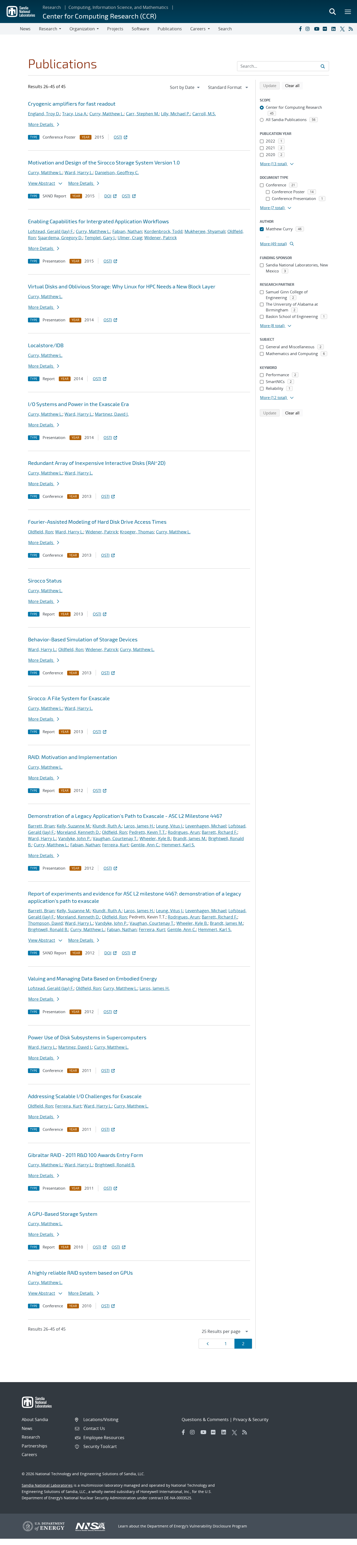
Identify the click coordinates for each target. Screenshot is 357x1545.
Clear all (294, 85)
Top (341, 1539)
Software (140, 29)
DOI (107, 195)
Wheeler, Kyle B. (155, 838)
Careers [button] (198, 29)
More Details (41, 124)
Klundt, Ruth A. (107, 826)
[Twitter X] (343, 29)
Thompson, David (45, 923)
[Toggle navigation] (10, 29)
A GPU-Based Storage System (62, 1214)
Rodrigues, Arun (184, 832)
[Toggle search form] (332, 11)
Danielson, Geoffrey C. (117, 172)
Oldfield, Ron (40, 532)
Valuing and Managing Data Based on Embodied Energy (92, 978)
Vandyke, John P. (74, 838)
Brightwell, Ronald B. (48, 929)
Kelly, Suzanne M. (73, 826)
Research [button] (48, 29)
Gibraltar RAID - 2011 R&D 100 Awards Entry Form (85, 1155)
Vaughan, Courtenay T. (115, 838)
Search (225, 29)
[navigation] (185, 87)
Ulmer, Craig (130, 238)
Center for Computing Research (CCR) (99, 16)
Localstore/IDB (46, 345)
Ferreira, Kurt (115, 845)
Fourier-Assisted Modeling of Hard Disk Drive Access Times (97, 521)
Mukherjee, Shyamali (205, 231)
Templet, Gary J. (100, 238)
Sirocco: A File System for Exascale (69, 698)
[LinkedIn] (334, 29)
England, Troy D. (44, 114)
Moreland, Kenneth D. (78, 832)
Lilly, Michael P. (175, 114)
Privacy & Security (250, 1419)
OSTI (118, 137)
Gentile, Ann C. (145, 845)
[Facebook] (300, 29)
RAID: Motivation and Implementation (72, 757)
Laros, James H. (139, 826)
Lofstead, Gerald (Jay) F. (51, 231)
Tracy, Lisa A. (74, 114)
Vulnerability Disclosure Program (218, 1526)
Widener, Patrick (160, 238)
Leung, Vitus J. (169, 826)
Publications (170, 29)
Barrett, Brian (41, 826)
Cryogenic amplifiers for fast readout (72, 103)
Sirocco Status (45, 580)
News (25, 29)
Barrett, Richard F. (219, 832)
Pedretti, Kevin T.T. (147, 832)
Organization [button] (82, 29)
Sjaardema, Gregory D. (60, 238)
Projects (115, 29)
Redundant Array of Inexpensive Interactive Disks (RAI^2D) (96, 463)
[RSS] (352, 29)
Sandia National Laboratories (47, 1485)
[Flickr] (326, 29)
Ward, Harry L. (79, 172)
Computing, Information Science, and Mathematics (118, 7)
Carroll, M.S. (204, 114)
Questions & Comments (205, 1419)
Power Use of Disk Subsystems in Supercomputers (87, 1037)
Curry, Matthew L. (106, 114)
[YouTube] (317, 29)
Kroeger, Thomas (137, 532)
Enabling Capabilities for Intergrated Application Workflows (98, 221)
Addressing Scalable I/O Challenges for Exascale (85, 1096)
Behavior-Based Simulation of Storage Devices (82, 639)
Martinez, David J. (112, 414)
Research (52, 7)
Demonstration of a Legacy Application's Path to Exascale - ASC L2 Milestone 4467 (125, 816)
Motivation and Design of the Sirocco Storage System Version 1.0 (104, 162)
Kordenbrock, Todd (163, 231)
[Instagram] (309, 29)
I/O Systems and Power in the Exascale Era (78, 404)
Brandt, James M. (189, 838)
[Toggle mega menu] (348, 11)
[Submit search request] (322, 66)
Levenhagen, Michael (205, 826)
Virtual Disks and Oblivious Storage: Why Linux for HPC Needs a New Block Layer (121, 286)
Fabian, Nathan (127, 231)
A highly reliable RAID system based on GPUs (80, 1272)
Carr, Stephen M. (142, 114)
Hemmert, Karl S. (178, 845)
